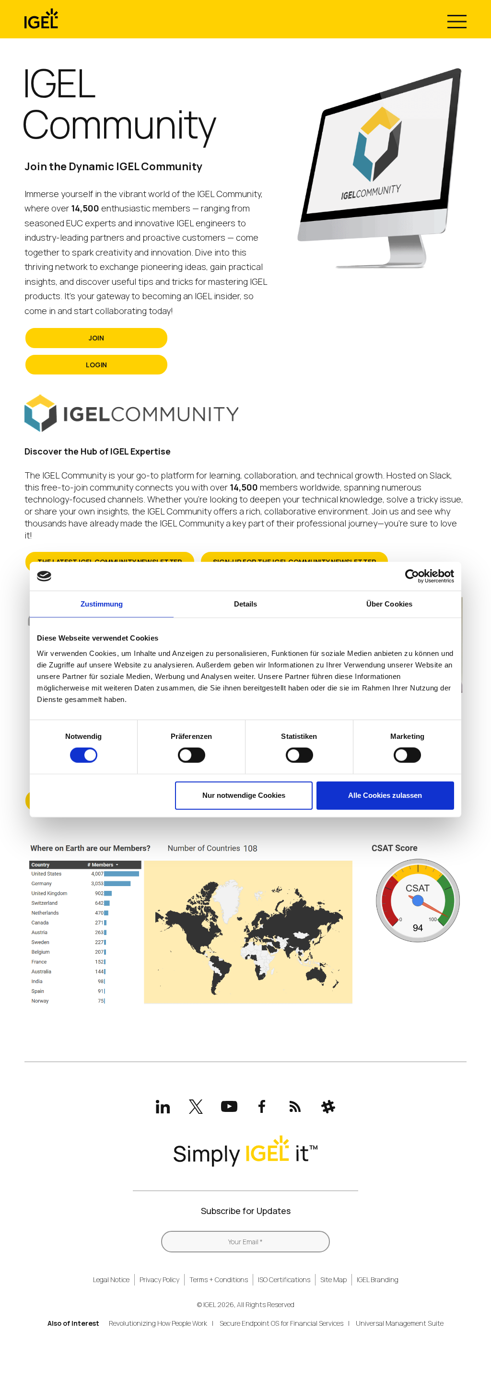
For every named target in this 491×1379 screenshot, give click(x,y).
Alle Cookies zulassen (385, 795)
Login (96, 364)
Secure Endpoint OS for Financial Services (281, 1323)
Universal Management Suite (400, 1323)
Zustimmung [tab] (102, 604)
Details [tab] (245, 604)
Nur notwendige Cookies (243, 795)
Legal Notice (111, 1279)
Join (96, 337)
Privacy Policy (159, 1279)
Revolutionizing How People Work (158, 1323)
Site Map (333, 1279)
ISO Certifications (284, 1279)
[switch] (191, 755)
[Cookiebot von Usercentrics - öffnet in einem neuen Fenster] (412, 576)
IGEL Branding (377, 1279)
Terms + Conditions (218, 1279)
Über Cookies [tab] (389, 604)
